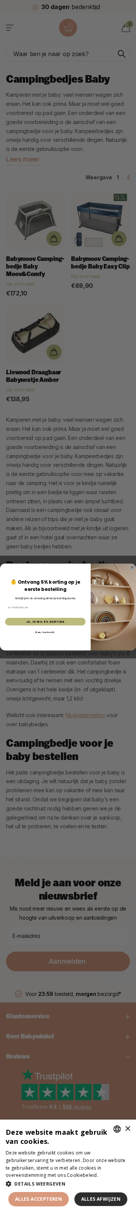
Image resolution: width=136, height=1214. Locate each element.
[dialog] (68, 1167)
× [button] (127, 1129)
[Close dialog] (132, 567)
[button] (68, 1184)
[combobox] (117, 1129)
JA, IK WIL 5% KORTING (45, 621)
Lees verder (112, 1175)
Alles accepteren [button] (38, 1199)
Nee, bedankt (45, 632)
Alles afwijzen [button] (101, 1199)
